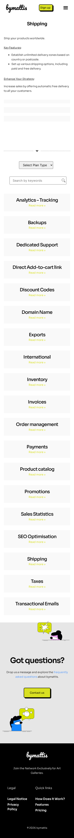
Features (42, 805)
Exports (37, 335)
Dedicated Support (37, 245)
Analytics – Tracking (37, 200)
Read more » (37, 205)
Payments (37, 447)
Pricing (40, 810)
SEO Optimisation (37, 536)
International (37, 357)
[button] (65, 7)
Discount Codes (37, 290)
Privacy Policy (13, 807)
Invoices (37, 402)
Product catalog (37, 469)
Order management (37, 424)
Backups (37, 222)
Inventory (37, 379)
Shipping (37, 559)
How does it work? (50, 799)
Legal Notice (17, 799)
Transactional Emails (37, 604)
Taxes (37, 581)
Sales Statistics (37, 514)
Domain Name (37, 312)
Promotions (37, 491)
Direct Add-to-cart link (37, 267)
